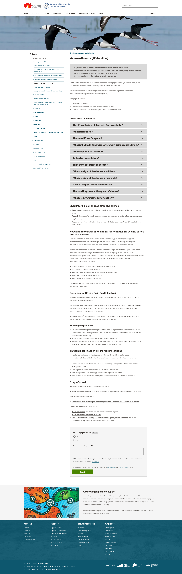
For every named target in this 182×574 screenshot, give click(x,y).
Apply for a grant (56, 528)
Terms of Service (124, 467)
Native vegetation (83, 542)
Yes (78, 437)
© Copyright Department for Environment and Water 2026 (42, 569)
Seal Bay (107, 539)
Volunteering (54, 545)
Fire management (83, 536)
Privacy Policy (111, 467)
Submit (82, 472)
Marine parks (108, 530)
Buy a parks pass (56, 539)
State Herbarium (109, 551)
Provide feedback (29, 539)
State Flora (108, 545)
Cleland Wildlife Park (110, 533)
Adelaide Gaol (108, 548)
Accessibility (44, 563)
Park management (83, 539)
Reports (26, 528)
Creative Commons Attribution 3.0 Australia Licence (57, 566)
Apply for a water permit (58, 530)
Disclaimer (27, 563)
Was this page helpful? (82, 433)
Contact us (27, 536)
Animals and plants (85, 53)
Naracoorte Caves (110, 542)
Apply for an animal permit (59, 533)
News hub (27, 530)
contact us (95, 462)
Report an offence (56, 542)
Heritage (107, 554)
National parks (109, 528)
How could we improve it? (83, 446)
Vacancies (27, 533)
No (78, 440)
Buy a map (54, 536)
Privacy (35, 563)
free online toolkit (78, 283)
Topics (73, 53)
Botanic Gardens (109, 536)
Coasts (80, 545)
